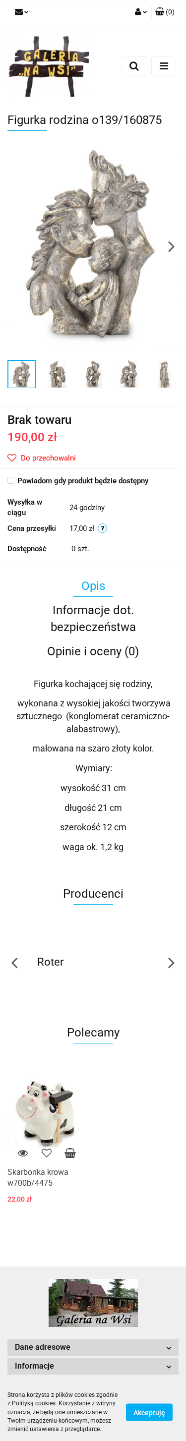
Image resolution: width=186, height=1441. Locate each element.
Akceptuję (149, 1413)
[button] (165, 12)
